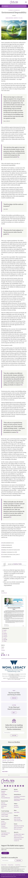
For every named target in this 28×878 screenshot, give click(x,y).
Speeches (3, 824)
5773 (11, 760)
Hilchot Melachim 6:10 (7, 545)
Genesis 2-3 (8, 488)
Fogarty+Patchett (5, 876)
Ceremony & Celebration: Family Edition (19, 800)
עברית (5, 631)
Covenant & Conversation (14, 10)
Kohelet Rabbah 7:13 (6, 556)
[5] (22, 385)
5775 (19, 17)
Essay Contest (17, 817)
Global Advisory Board (19, 837)
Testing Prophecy (8, 762)
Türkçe (5, 641)
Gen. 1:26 (13, 442)
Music (2, 807)
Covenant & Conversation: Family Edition (19, 797)
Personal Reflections (5, 797)
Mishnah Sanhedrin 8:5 (7, 547)
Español (5, 633)
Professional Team (18, 839)
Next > (14, 712)
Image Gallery (4, 794)
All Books (3, 802)
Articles (2, 821)
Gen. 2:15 (10, 465)
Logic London (13, 876)
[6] (17, 432)
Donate (5, 853)
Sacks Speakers (4, 834)
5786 (13, 760)
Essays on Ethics (9, 17)
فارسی (5, 638)
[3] (8, 234)
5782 (21, 17)
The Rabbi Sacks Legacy (19, 834)
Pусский (5, 639)
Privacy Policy (10, 864)
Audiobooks (3, 806)
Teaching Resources (5, 833)
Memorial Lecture (17, 829)
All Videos (16, 805)
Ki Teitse (14, 705)
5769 (8, 760)
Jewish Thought (4, 816)
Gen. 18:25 (6, 209)
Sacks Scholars (17, 819)
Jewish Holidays (4, 814)
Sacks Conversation (18, 827)
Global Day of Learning (19, 825)
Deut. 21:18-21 (20, 56)
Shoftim (16, 17)
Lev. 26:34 (8, 326)
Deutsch (5, 636)
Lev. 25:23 (21, 342)
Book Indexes (4, 804)
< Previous (13, 698)
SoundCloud (4, 592)
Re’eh (14, 690)
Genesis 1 (5, 440)
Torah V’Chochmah (18, 820)
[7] (10, 517)
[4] (9, 339)
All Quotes (16, 791)
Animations (16, 807)
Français (5, 635)
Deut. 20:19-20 (7, 121)
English (5, 630)
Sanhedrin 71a (9, 64)
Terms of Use (3, 864)
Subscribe (14, 735)
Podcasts (3, 826)
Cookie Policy (17, 864)
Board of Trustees (18, 835)
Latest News (16, 812)
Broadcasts (3, 823)
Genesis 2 (16, 462)
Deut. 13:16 (22, 51)
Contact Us (16, 840)
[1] (23, 77)
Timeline (3, 792)
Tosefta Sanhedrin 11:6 (7, 542)
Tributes (3, 796)
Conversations (4, 827)
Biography (3, 791)
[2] (18, 157)
